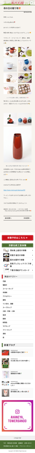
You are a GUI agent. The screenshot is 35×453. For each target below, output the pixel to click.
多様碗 (5, 292)
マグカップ (6, 326)
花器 (4, 281)
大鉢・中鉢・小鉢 (9, 311)
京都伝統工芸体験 (17, 245)
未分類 (26, 209)
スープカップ (7, 307)
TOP (4, 443)
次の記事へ (27, 218)
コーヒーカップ (8, 288)
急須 (4, 315)
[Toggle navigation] (31, 2)
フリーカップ (7, 330)
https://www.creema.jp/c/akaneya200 (14, 190)
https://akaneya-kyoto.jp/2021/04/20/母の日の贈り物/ (18, 210)
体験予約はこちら (16, 238)
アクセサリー (7, 296)
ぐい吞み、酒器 (8, 303)
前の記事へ (8, 218)
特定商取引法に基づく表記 (11, 446)
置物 (4, 300)
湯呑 (4, 333)
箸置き (5, 285)
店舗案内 (20, 443)
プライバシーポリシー (25, 446)
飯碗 (4, 318)
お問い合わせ (28, 443)
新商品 (5, 322)
